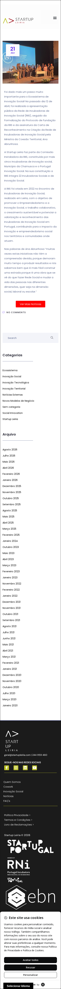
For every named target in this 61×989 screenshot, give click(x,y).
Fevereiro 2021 (11, 663)
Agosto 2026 (10, 449)
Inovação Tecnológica (16, 382)
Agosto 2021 (9, 626)
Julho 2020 (9, 693)
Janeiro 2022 (10, 595)
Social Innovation (13, 413)
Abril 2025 (8, 522)
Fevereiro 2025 (11, 535)
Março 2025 (9, 528)
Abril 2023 (8, 559)
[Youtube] (34, 767)
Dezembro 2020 (12, 675)
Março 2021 (9, 656)
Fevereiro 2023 (11, 571)
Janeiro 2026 (10, 480)
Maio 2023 (8, 553)
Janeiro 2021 (10, 669)
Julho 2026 (9, 455)
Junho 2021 (9, 638)
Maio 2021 (8, 644)
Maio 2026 (9, 461)
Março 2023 (9, 565)
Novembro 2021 (12, 608)
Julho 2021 (8, 632)
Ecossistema (10, 370)
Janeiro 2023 (10, 577)
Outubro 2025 (11, 498)
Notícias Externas (13, 394)
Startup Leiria (10, 419)
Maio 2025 (8, 516)
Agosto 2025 (10, 510)
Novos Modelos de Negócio (18, 401)
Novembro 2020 (12, 681)
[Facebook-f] (6, 767)
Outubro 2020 (11, 687)
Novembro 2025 (12, 492)
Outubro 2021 (10, 614)
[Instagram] (16, 767)
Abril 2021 (8, 650)
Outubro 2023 (11, 547)
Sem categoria (11, 407)
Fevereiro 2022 (11, 589)
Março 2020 (9, 699)
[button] (55, 17)
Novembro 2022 (12, 583)
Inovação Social (12, 376)
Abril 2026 (8, 468)
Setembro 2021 (11, 620)
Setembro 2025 (12, 504)
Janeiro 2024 (10, 541)
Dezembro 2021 (12, 602)
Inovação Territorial (14, 388)
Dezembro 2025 (12, 486)
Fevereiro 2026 (11, 474)
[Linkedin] (25, 767)
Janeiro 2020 (10, 705)
